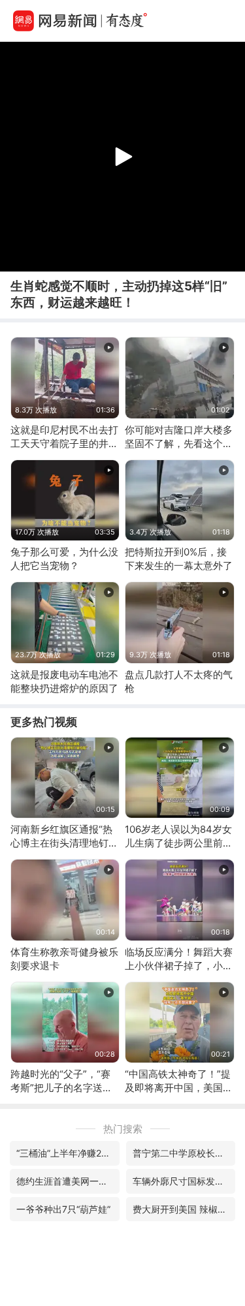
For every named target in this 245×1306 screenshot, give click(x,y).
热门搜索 (122, 1129)
